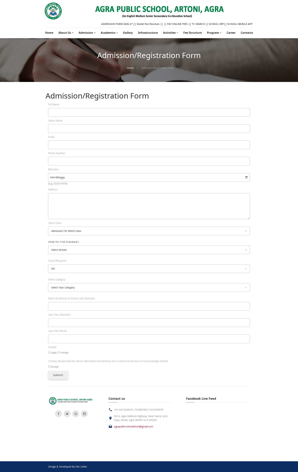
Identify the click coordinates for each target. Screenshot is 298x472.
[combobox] (149, 231)
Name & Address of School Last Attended (71, 298)
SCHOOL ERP (216, 24)
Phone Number (56, 153)
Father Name (55, 120)
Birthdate (53, 169)
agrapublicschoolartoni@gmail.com (133, 426)
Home (49, 32)
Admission (86, 32)
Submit (58, 375)
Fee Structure (192, 32)
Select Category (56, 279)
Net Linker (81, 466)
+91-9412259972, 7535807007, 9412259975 (138, 409)
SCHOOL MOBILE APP (239, 24)
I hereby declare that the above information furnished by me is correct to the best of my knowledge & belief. (108, 361)
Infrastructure (148, 32)
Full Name (53, 104)
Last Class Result (57, 330)
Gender (52, 347)
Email (51, 136)
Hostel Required (57, 260)
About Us (64, 32)
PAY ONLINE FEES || (179, 24)
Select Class (54, 223)
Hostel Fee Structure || (150, 24)
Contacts (247, 32)
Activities (169, 32)
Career (231, 32)
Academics (108, 32)
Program (213, 32)
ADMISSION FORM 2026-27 (116, 24)
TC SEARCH (198, 24)
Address (52, 189)
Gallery (128, 32)
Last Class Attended (59, 314)
